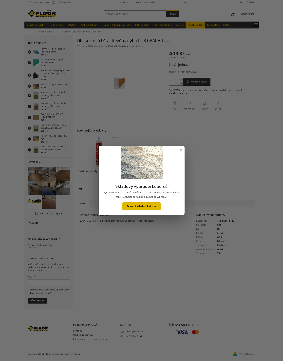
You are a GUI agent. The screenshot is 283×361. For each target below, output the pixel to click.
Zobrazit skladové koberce (141, 206)
